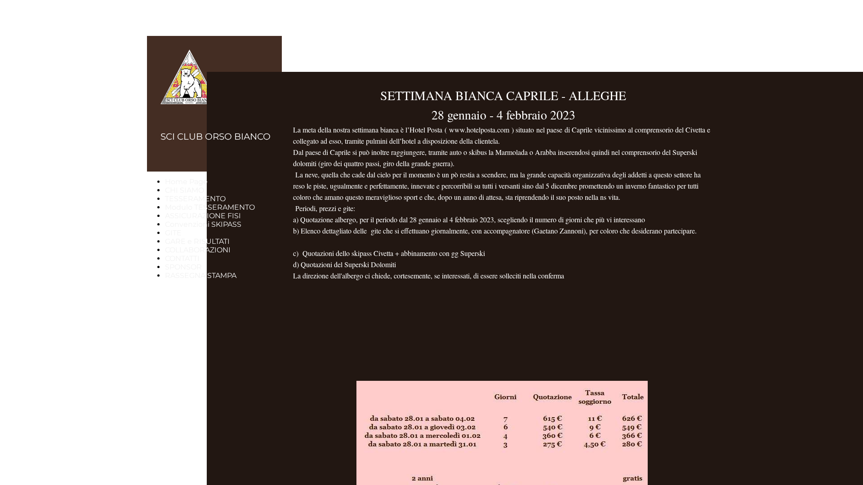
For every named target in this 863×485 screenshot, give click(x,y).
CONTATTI (182, 258)
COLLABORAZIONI (198, 250)
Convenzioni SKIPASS (203, 224)
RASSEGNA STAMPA (200, 275)
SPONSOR (183, 267)
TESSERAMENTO (195, 198)
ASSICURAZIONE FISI (203, 216)
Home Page (186, 181)
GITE (173, 233)
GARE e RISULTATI (197, 241)
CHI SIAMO (184, 190)
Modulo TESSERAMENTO (210, 207)
